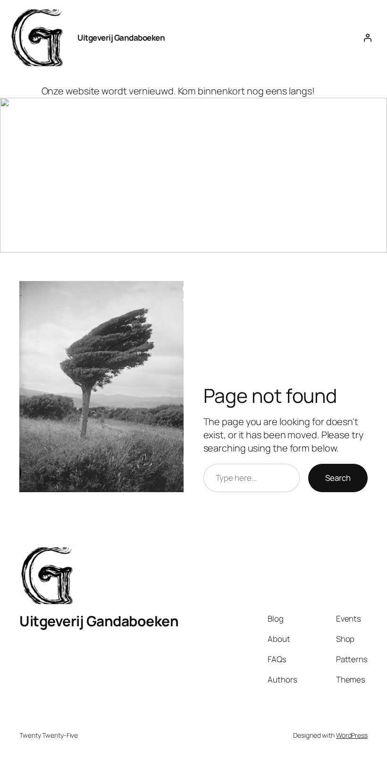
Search (338, 477)
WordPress (352, 735)
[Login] (368, 38)
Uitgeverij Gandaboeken (121, 37)
